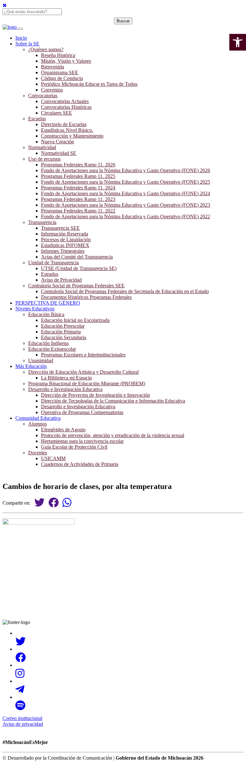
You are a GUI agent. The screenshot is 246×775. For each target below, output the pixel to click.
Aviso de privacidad (23, 724)
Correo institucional (22, 718)
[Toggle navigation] (20, 29)
